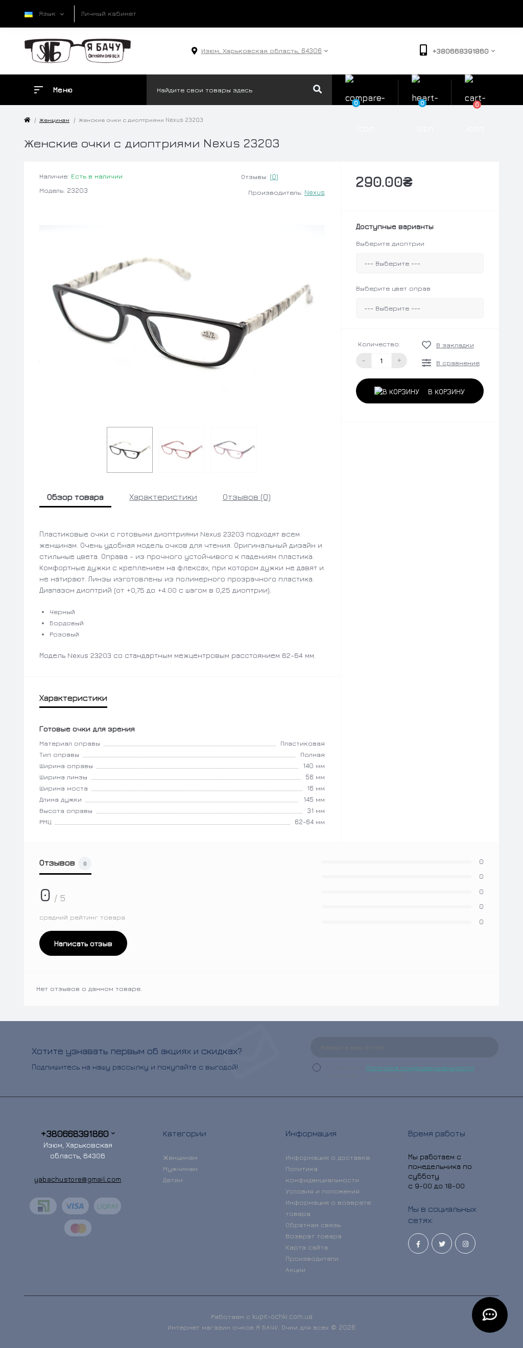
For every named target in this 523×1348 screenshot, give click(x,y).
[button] (261, 50)
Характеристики (163, 496)
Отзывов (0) (247, 496)
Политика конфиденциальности (420, 1067)
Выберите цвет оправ (393, 288)
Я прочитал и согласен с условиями (402, 1071)
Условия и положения (323, 1191)
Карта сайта (307, 1247)
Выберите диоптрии (390, 243)
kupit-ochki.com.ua (282, 1316)
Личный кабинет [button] (108, 13)
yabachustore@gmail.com (78, 1179)
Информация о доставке (328, 1157)
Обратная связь (313, 1224)
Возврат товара (314, 1236)
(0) (274, 176)
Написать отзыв (83, 943)
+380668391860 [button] (75, 1133)
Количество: (379, 344)
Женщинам (180, 1157)
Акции (295, 1269)
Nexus (314, 192)
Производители (312, 1258)
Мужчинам (180, 1168)
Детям (173, 1180)
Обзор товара (75, 496)
